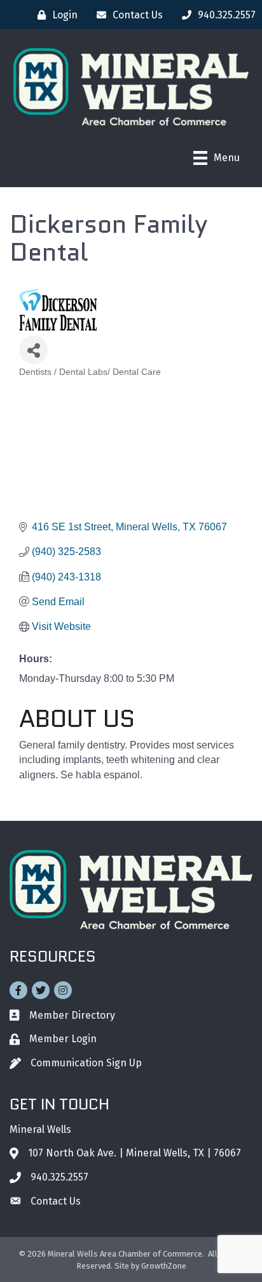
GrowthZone (163, 1266)
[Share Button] (33, 350)
